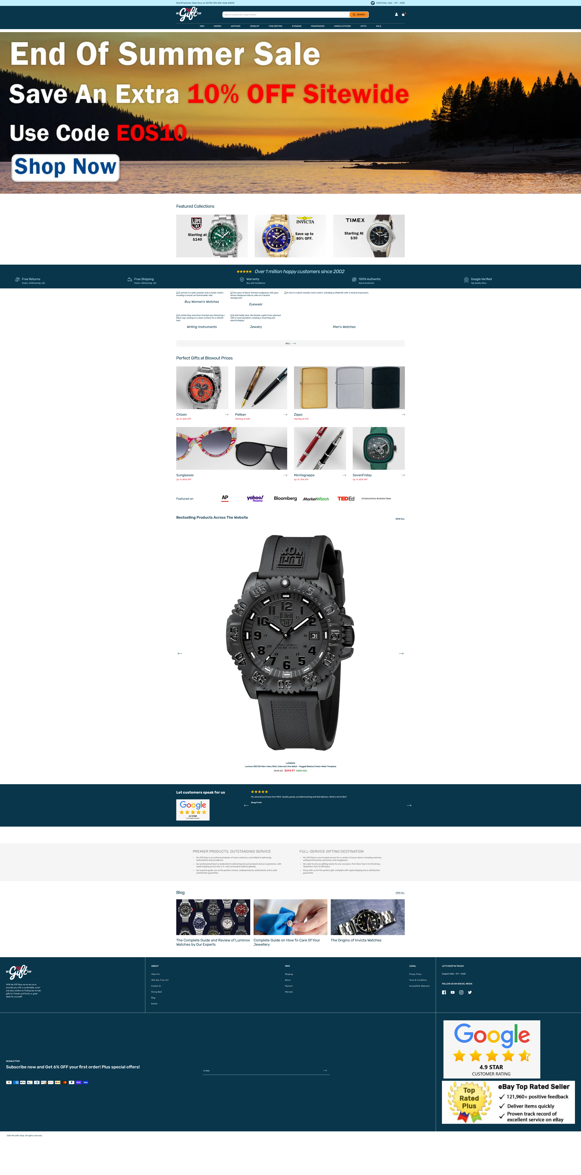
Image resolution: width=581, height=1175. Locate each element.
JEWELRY (254, 26)
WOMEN (217, 26)
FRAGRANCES (318, 26)
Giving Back (156, 991)
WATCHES (235, 26)
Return (288, 980)
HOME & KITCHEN (342, 26)
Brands (154, 1003)
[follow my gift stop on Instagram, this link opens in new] (461, 993)
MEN (202, 26)
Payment (289, 985)
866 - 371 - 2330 (458, 974)
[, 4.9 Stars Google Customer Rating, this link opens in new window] (491, 1049)
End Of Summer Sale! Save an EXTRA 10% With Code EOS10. (205, 3)
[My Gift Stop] (18, 966)
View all (400, 892)
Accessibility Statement (419, 985)
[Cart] (403, 14)
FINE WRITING (275, 26)
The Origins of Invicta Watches (356, 940)
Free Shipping (144, 279)
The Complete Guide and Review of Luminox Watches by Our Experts (213, 942)
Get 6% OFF (56, 1066)
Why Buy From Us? (160, 980)
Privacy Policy (415, 974)
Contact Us (156, 985)
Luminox (290, 763)
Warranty (252, 279)
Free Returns (31, 279)
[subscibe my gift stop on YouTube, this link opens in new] (453, 993)
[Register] (325, 1071)
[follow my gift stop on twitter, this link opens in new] (470, 993)
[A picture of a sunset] (290, 113)
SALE (378, 26)
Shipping (289, 974)
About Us (155, 974)
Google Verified (481, 279)
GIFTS (363, 26)
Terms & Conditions (418, 980)
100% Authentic (370, 279)
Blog (153, 997)
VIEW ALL (400, 519)
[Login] (396, 15)
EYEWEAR (296, 26)
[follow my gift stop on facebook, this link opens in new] (444, 993)
